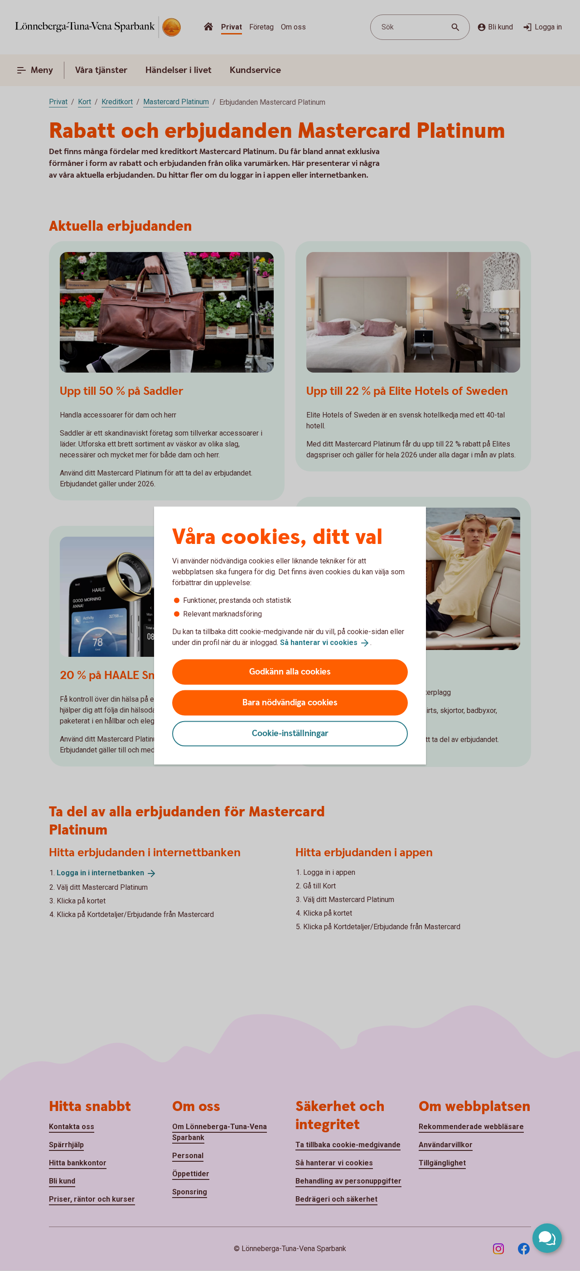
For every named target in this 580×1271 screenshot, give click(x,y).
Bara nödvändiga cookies (290, 702)
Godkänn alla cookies (290, 671)
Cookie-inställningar (290, 733)
